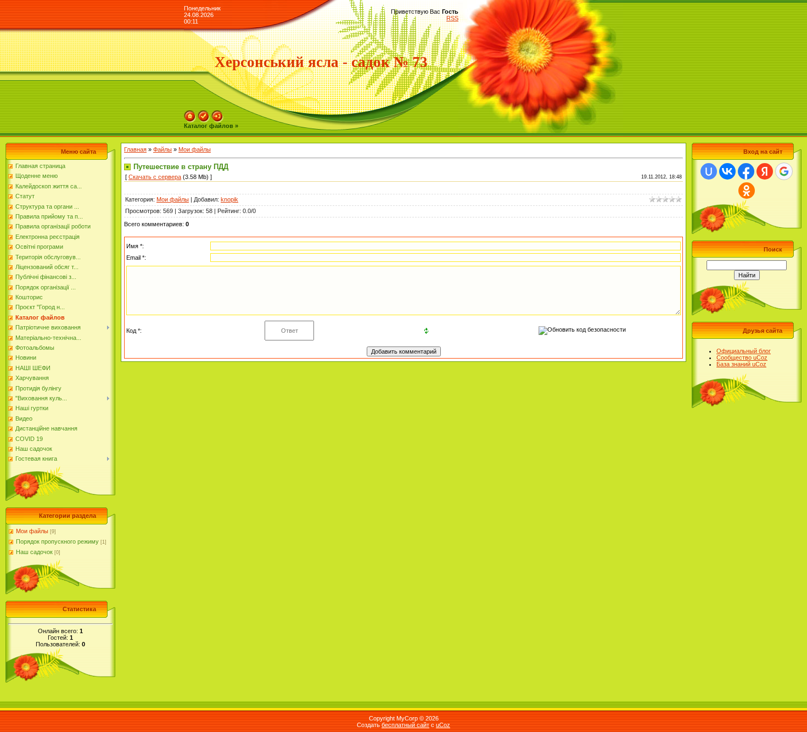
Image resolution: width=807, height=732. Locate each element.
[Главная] (190, 113)
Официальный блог (743, 351)
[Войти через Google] (784, 171)
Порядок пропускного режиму (57, 541)
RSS (452, 18)
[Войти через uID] (708, 171)
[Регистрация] (204, 113)
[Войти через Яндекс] (764, 171)
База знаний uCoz (741, 364)
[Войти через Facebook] (746, 171)
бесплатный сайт (405, 725)
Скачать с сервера (154, 177)
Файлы (162, 149)
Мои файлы (32, 531)
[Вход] (217, 113)
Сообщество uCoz (741, 357)
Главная (135, 149)
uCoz (443, 725)
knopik (229, 199)
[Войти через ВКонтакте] (727, 171)
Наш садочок (34, 552)
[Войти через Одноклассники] (746, 190)
